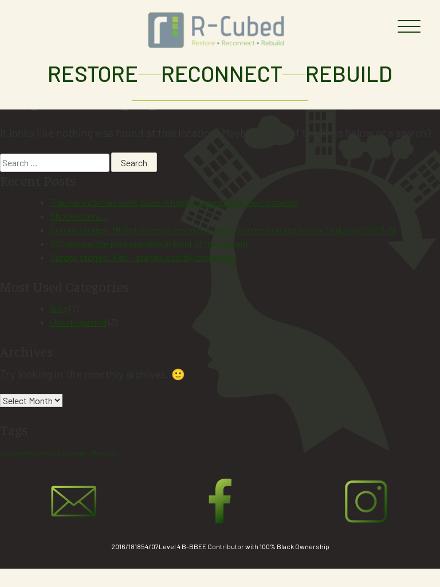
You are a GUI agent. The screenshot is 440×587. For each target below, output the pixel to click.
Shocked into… (79, 215)
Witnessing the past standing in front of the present (149, 243)
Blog (59, 308)
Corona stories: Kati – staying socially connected (143, 257)
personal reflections (89, 452)
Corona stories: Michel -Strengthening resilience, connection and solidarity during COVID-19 (222, 229)
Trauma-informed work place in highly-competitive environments (174, 202)
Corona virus (17, 452)
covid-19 (48, 452)
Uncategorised (78, 321)
